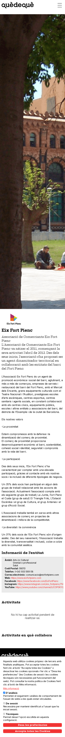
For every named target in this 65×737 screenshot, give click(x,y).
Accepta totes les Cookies (32, 731)
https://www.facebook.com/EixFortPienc (37, 581)
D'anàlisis (12, 692)
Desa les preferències (32, 725)
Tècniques (12, 714)
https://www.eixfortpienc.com (26, 578)
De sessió (12, 703)
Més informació (11, 688)
